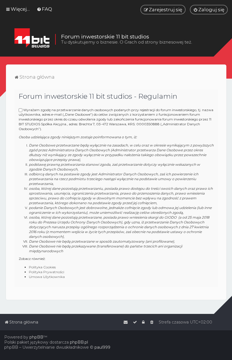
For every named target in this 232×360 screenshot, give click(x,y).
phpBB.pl (79, 342)
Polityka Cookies (42, 267)
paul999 (102, 347)
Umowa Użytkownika (47, 277)
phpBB (36, 337)
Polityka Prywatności (46, 272)
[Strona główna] (32, 39)
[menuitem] (44, 9)
